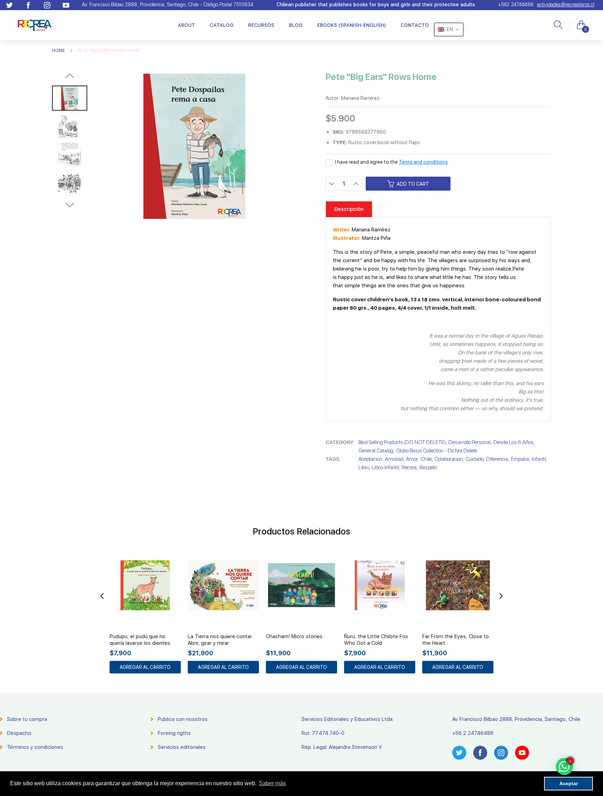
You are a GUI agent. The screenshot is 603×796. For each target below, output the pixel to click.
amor (412, 459)
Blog (296, 25)
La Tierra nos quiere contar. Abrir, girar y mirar (220, 640)
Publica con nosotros (183, 719)
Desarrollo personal (469, 442)
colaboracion (448, 459)
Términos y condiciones (35, 747)
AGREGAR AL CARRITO (145, 667)
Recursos (261, 25)
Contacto (415, 25)
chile (426, 459)
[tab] (349, 209)
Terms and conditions (423, 162)
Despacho (19, 733)
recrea (409, 467)
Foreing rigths (174, 733)
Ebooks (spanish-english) (351, 25)
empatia (520, 459)
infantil (539, 459)
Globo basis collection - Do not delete (436, 451)
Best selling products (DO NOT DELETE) (402, 442)
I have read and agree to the (391, 162)
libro (363, 467)
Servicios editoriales (182, 747)
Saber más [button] (272, 783)
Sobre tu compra (27, 719)
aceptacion (370, 459)
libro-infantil (385, 467)
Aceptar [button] (568, 783)
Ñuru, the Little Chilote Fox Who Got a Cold (376, 640)
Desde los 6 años (513, 442)
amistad (394, 459)
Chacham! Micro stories (294, 636)
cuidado (474, 459)
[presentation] (102, 596)
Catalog (221, 25)
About (186, 25)
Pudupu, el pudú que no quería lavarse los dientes (140, 640)
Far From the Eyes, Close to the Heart (455, 640)
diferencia (497, 459)
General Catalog (375, 451)
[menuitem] (186, 25)
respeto (428, 467)
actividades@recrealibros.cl (565, 4)
